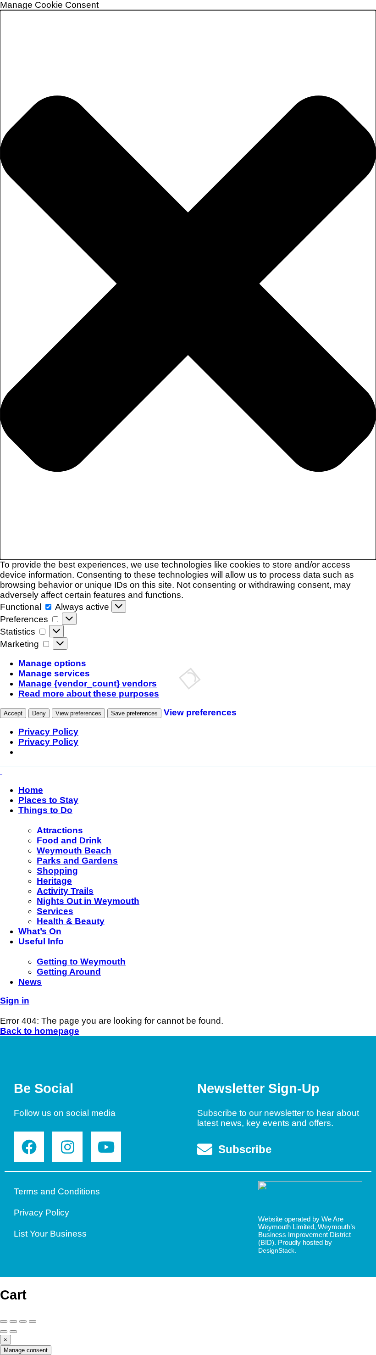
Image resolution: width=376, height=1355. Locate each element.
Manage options (52, 663)
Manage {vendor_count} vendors (87, 683)
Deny (39, 713)
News (30, 982)
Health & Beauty (71, 921)
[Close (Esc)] (3, 1321)
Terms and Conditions (57, 1191)
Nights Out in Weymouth (88, 901)
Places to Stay (48, 800)
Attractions (60, 830)
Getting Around (69, 971)
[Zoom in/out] (32, 1321)
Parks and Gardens (77, 860)
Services (55, 911)
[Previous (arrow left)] (3, 1331)
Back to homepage (39, 1031)
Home (30, 790)
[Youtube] (106, 1147)
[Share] (13, 1321)
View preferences (78, 713)
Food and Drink (69, 840)
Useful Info (41, 941)
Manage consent (26, 1350)
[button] (188, 285)
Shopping (57, 870)
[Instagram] (67, 1147)
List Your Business (50, 1233)
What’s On (39, 931)
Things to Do (45, 810)
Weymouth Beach (74, 850)
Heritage (54, 881)
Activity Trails (65, 891)
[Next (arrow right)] (13, 1331)
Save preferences (134, 713)
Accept (13, 713)
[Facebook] (29, 1147)
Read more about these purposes (88, 693)
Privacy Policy (48, 731)
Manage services (54, 673)
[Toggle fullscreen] (23, 1321)
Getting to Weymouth (81, 961)
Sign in (14, 1000)
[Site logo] (1, 771)
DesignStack (276, 1250)
